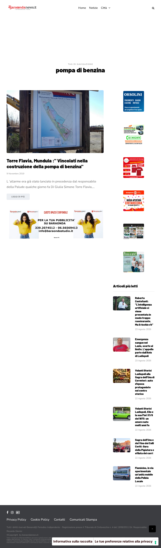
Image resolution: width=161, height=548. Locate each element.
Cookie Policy (40, 519)
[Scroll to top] (152, 528)
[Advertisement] (80, 39)
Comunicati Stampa (83, 519)
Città (104, 8)
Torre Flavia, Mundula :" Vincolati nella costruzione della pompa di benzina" (47, 163)
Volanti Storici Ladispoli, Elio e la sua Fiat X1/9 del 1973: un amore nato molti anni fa (144, 417)
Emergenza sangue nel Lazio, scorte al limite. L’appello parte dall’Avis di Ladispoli (144, 347)
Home (82, 8)
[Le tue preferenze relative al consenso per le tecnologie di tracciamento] (155, 542)
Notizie (93, 8)
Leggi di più (18, 196)
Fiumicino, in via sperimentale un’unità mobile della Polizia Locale (144, 474)
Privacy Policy (16, 519)
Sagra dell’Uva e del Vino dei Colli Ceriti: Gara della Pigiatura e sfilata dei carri (144, 446)
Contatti (59, 519)
